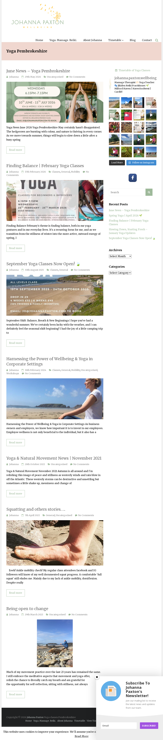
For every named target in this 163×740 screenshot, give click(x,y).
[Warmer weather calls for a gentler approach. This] (139, 102)
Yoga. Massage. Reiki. (63, 40)
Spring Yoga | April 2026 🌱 (125, 215)
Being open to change (27, 608)
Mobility (75, 171)
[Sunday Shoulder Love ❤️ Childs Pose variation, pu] (139, 152)
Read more (15, 149)
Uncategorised (55, 76)
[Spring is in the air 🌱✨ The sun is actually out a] (151, 115)
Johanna (14, 76)
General (65, 171)
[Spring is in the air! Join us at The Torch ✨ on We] (139, 115)
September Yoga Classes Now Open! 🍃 (43, 263)
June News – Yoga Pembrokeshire (38, 71)
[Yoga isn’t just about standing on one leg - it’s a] (139, 139)
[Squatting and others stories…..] (54, 521)
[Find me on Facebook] (133, 178)
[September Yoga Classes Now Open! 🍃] (54, 276)
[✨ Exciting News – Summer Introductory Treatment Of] (151, 102)
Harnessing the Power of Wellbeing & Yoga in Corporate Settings (49, 361)
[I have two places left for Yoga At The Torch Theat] (114, 127)
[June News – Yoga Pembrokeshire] (54, 83)
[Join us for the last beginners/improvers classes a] (114, 115)
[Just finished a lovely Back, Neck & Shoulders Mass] (126, 102)
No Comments (77, 76)
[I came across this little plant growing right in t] (126, 127)
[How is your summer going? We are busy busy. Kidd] (114, 152)
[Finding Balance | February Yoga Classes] (54, 181)
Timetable (114, 40)
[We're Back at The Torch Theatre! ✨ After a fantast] (126, 139)
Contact (147, 40)
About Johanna (92, 40)
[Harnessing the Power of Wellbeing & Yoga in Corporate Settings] (54, 380)
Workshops (12, 373)
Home (39, 40)
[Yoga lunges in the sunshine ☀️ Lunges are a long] (151, 139)
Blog (133, 40)
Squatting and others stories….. (35, 509)
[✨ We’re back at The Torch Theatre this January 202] (139, 127)
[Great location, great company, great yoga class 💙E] (151, 152)
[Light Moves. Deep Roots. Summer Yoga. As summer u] (126, 152)
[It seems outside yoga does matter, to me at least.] (126, 115)
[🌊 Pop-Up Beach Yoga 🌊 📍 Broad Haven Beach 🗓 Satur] (114, 102)
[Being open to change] (55, 621)
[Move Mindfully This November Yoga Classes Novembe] (151, 127)
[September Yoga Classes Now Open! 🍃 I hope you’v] (114, 139)
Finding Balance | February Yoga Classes (45, 165)
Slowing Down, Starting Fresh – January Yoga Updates (128, 231)
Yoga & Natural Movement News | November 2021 (54, 458)
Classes (56, 171)
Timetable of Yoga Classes (133, 70)
